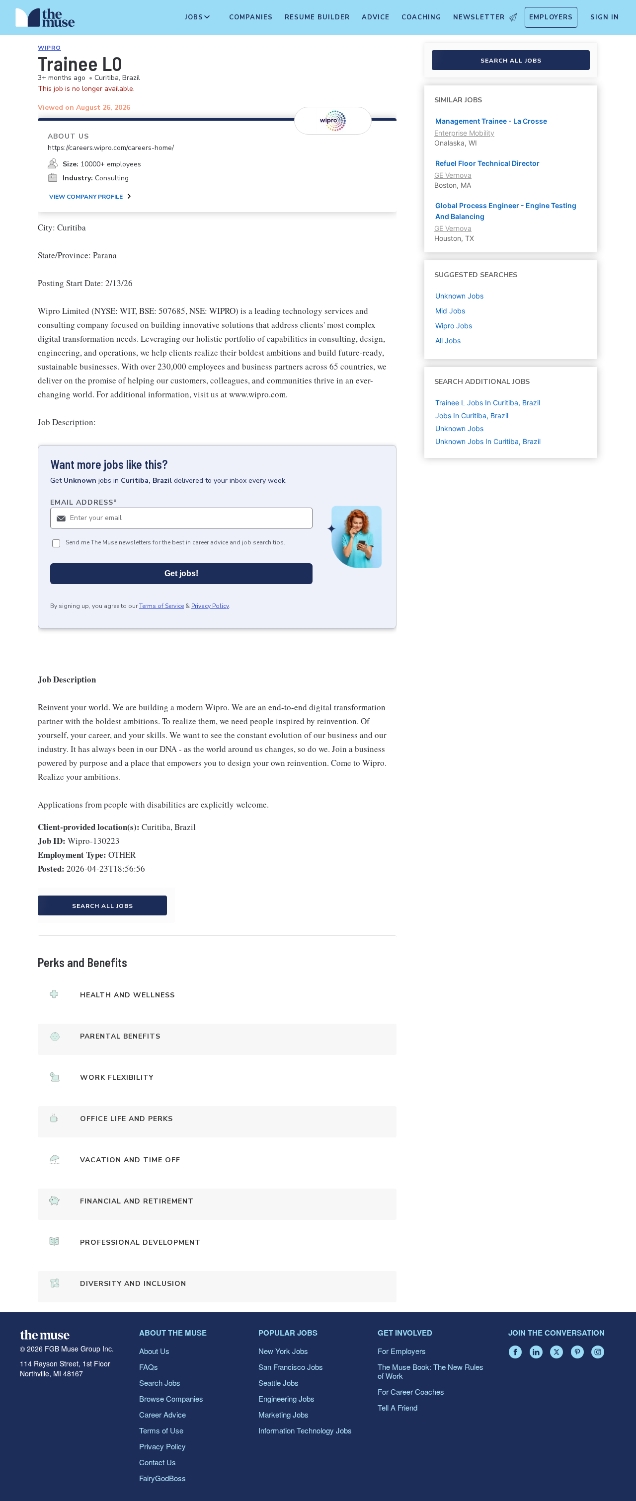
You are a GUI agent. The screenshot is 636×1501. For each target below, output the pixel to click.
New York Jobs (283, 1351)
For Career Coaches (411, 1391)
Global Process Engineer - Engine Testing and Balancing (505, 211)
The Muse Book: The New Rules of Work (430, 1371)
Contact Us (157, 1462)
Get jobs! (181, 573)
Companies (251, 17)
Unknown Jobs (459, 428)
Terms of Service (161, 606)
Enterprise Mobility (464, 133)
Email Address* (83, 502)
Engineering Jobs (286, 1398)
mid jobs (450, 310)
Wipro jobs (453, 325)
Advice (376, 17)
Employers (551, 17)
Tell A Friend (397, 1407)
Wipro (49, 48)
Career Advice (162, 1414)
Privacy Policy (210, 606)
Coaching (421, 17)
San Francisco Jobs (290, 1366)
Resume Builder (317, 17)
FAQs (148, 1366)
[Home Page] (45, 20)
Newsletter (479, 17)
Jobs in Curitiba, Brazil (471, 415)
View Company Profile (86, 197)
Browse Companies (171, 1398)
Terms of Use (161, 1430)
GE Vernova (453, 175)
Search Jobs (159, 1382)
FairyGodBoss (162, 1478)
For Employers (402, 1351)
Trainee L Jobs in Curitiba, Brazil (487, 402)
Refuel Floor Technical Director (487, 163)
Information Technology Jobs (305, 1430)
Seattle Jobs (278, 1382)
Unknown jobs (459, 296)
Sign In (604, 17)
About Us (154, 1351)
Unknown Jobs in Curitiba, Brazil (488, 441)
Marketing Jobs (283, 1414)
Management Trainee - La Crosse (491, 121)
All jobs (448, 340)
